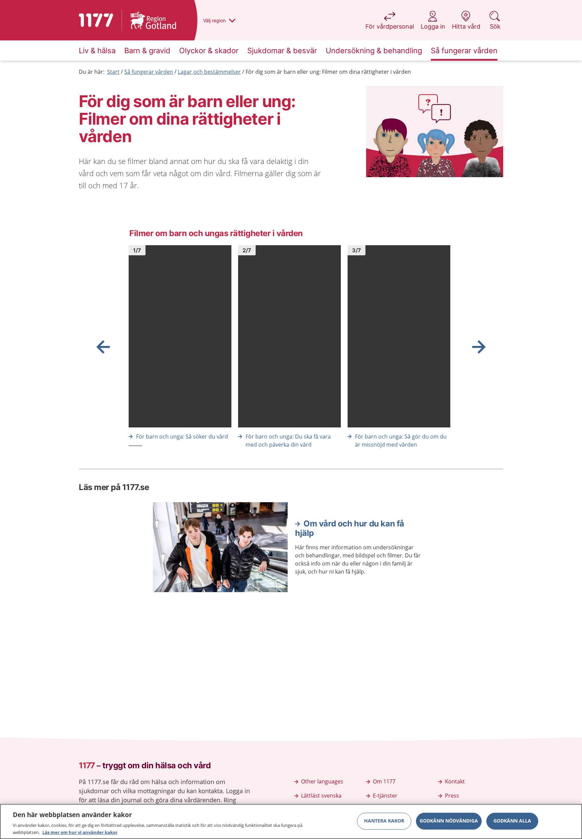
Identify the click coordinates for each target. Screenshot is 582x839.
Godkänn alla (512, 821)
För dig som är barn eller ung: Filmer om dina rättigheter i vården (328, 71)
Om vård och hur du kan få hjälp (349, 528)
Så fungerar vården (148, 71)
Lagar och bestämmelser (209, 71)
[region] (291, 821)
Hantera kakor (384, 821)
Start (113, 71)
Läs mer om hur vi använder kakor (80, 832)
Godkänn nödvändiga (449, 821)
